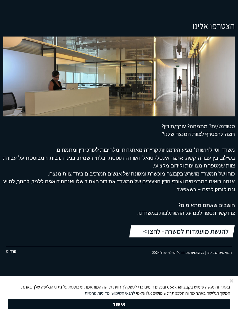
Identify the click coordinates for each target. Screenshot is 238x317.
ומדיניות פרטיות (98, 293)
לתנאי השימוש (123, 293)
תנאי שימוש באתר (219, 252)
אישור (119, 304)
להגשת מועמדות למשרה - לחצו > (186, 231)
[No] (232, 281)
